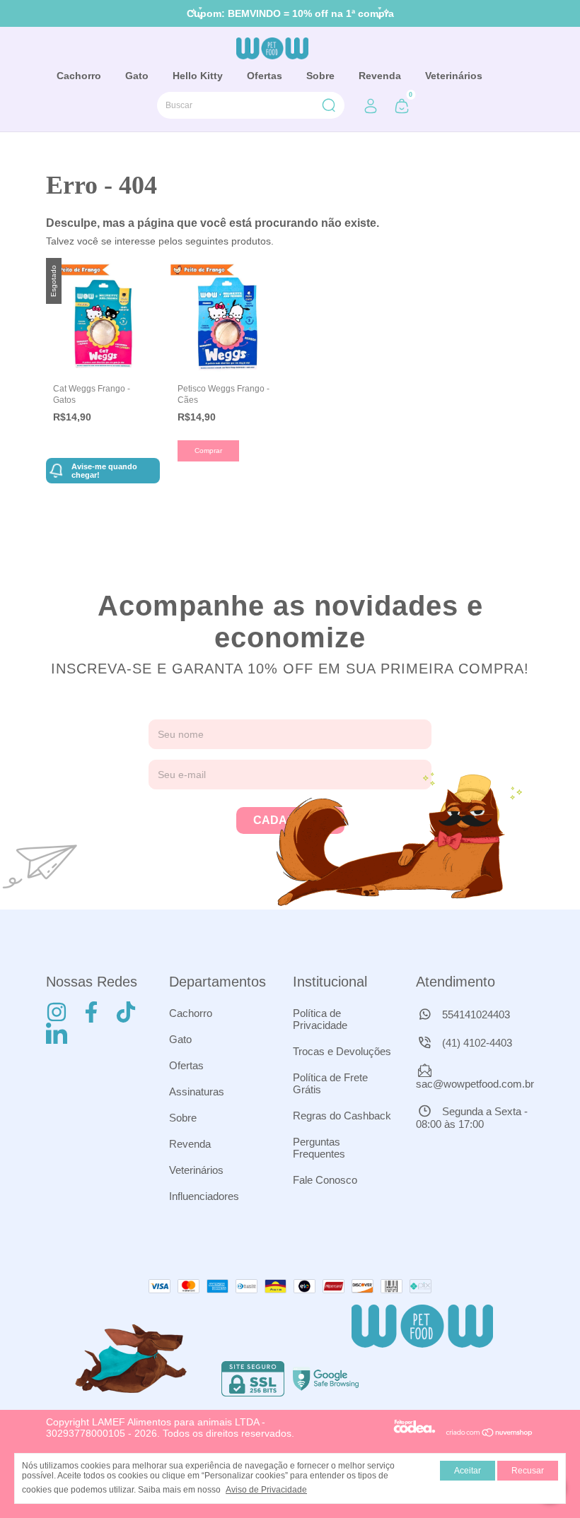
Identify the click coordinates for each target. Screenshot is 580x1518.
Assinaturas (196, 1091)
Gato (137, 75)
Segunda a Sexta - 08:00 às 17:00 (472, 1117)
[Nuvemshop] (490, 1433)
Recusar (527, 1471)
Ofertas (264, 75)
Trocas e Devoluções (342, 1051)
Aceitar (467, 1471)
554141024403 (474, 1014)
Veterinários (453, 75)
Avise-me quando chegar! (104, 470)
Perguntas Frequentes (319, 1148)
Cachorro (79, 75)
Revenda (380, 75)
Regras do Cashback (342, 1116)
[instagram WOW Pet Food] (56, 1012)
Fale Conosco (325, 1180)
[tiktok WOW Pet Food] (126, 1012)
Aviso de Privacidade (266, 1490)
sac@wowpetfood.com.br (475, 1084)
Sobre (320, 75)
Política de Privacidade (320, 1019)
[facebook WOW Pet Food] (91, 1012)
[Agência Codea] (414, 1433)
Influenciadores (204, 1196)
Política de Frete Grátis (330, 1083)
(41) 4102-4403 (475, 1043)
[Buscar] (328, 105)
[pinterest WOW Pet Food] (56, 1033)
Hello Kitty (198, 75)
